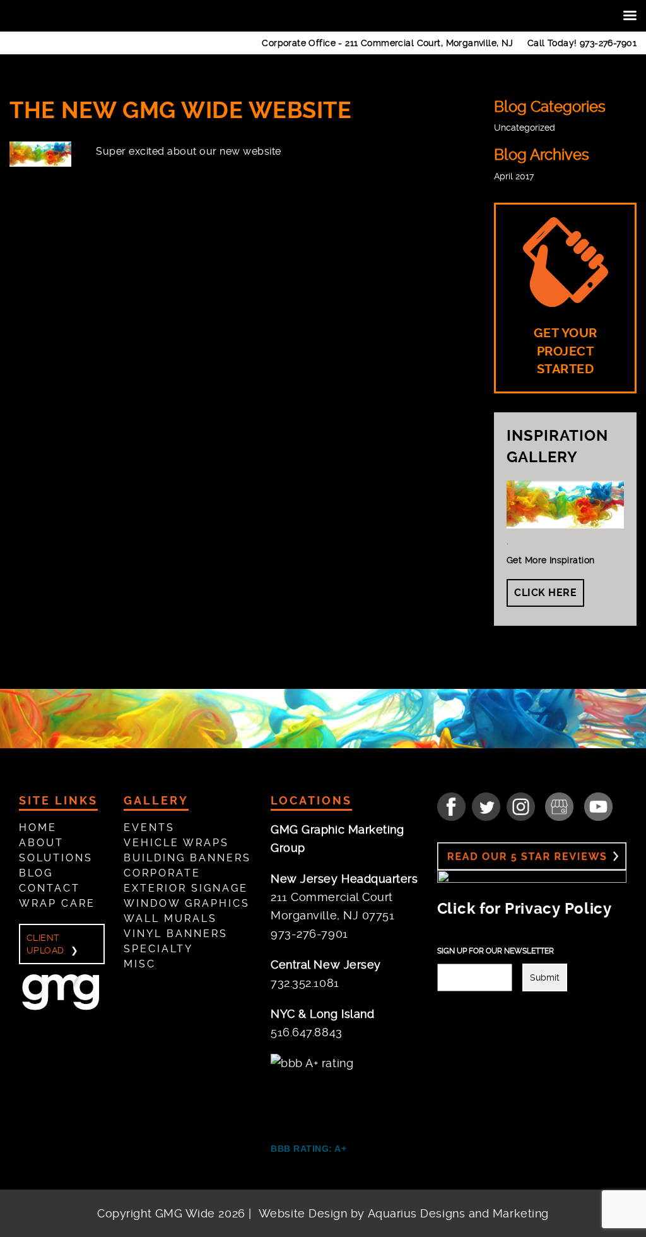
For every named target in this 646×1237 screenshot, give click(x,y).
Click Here (545, 593)
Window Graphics (187, 903)
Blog (36, 873)
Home (38, 828)
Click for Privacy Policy (524, 908)
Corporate (162, 873)
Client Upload (45, 944)
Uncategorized (524, 128)
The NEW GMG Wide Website (180, 110)
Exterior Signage (186, 888)
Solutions (56, 858)
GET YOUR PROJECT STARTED (565, 351)
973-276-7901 (608, 43)
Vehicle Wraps (176, 843)
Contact (49, 888)
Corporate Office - (388, 43)
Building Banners (187, 858)
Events (149, 828)
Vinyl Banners (176, 934)
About (41, 843)
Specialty (158, 949)
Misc (140, 964)
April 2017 (514, 176)
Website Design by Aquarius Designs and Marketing (404, 1213)
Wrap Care (57, 903)
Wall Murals (170, 918)
